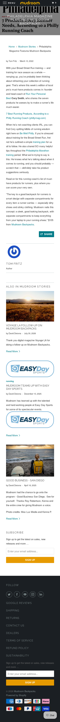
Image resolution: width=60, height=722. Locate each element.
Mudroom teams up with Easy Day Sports (27, 387)
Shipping (12, 610)
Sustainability (17, 655)
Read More (12, 351)
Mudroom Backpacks (23, 224)
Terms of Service (19, 640)
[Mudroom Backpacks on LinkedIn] (41, 594)
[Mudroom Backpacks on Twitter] (9, 594)
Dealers (12, 633)
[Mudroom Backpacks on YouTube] (25, 594)
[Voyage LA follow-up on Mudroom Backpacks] (30, 306)
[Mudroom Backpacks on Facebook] (17, 594)
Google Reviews (19, 603)
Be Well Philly (27, 133)
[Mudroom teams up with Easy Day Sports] (30, 369)
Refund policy (17, 648)
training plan (39, 142)
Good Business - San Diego (25, 480)
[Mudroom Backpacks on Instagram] (33, 594)
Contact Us (15, 625)
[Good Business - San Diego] (30, 461)
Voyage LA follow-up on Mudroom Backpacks (24, 327)
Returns (12, 618)
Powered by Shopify (16, 695)
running (10, 381)
